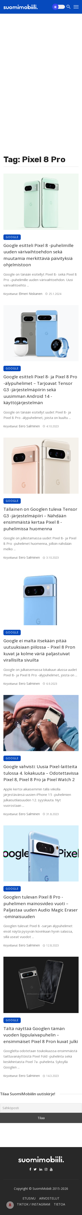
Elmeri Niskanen (30, 293)
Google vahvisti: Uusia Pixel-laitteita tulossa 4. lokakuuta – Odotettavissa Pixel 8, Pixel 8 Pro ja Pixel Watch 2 (41, 773)
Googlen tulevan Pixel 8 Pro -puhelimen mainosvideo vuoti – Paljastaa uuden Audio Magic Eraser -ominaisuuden (40, 906)
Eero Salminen (29, 426)
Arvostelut (49, 1198)
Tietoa (59, 1204)
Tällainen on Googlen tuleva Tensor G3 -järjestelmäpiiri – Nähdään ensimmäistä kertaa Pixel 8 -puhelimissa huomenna (40, 519)
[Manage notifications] (10, 1205)
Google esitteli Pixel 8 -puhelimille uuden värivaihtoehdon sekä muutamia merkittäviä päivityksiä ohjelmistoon (38, 255)
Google (12, 237)
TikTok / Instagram (33, 1204)
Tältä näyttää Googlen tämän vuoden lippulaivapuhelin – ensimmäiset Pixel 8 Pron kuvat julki (40, 1035)
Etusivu (29, 1198)
